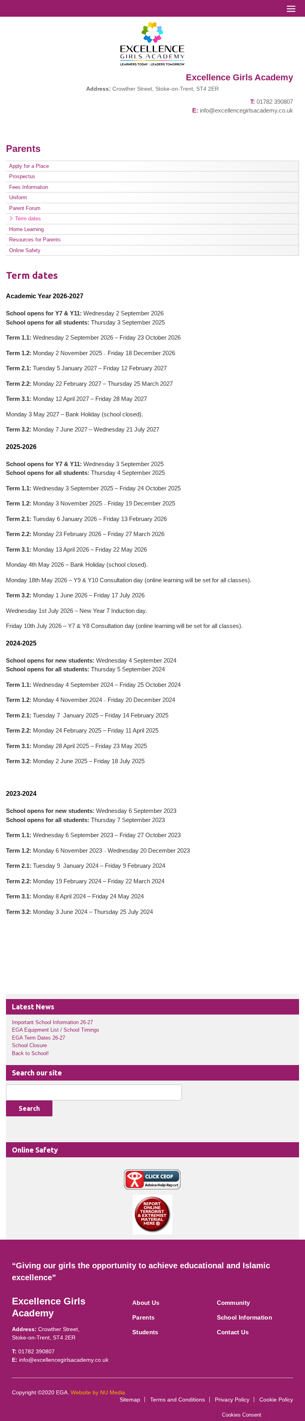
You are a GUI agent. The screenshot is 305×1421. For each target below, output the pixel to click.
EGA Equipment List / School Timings (55, 1030)
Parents (143, 1317)
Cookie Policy (276, 1399)
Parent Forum (25, 208)
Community (233, 1302)
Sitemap (130, 1399)
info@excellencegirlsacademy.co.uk (246, 110)
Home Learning (26, 229)
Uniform (18, 197)
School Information (244, 1317)
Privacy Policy (232, 1399)
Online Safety (25, 250)
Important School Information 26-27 (52, 1022)
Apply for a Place (29, 166)
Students (145, 1332)
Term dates (28, 219)
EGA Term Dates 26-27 (38, 1038)
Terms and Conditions (177, 1399)
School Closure (29, 1045)
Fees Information (28, 187)
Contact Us (233, 1332)
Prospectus (22, 176)
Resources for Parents (35, 240)
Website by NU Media (98, 1392)
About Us (145, 1302)
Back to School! (30, 1053)
